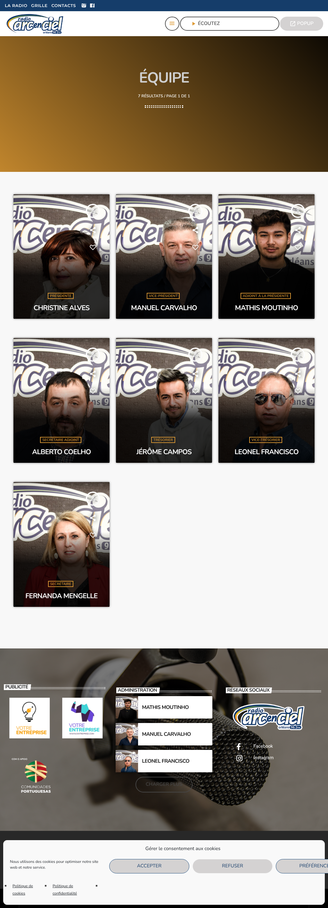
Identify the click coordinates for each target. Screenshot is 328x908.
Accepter (149, 866)
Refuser (232, 866)
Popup (302, 23)
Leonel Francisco (266, 452)
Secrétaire (60, 584)
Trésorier (163, 440)
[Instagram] (83, 6)
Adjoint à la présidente (266, 295)
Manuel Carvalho (164, 308)
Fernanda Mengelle (61, 596)
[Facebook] (92, 6)
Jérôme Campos (164, 452)
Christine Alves (62, 308)
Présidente (60, 295)
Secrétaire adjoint (60, 440)
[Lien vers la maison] (35, 23)
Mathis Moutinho (266, 308)
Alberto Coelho (61, 452)
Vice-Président (163, 295)
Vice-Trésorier (265, 440)
